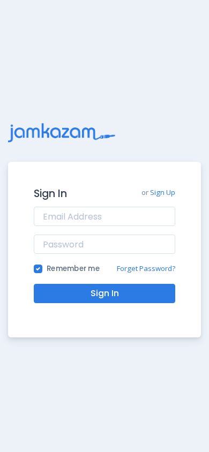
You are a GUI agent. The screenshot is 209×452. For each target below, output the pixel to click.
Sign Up (162, 192)
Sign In (105, 293)
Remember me (73, 268)
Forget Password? (146, 268)
